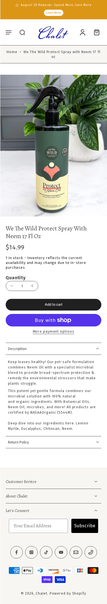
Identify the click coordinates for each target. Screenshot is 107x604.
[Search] (22, 32)
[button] (8, 32)
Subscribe (84, 526)
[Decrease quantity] (11, 286)
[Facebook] (16, 552)
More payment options (53, 332)
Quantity (16, 277)
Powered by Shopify (68, 593)
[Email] (76, 552)
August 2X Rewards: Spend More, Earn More (56, 5)
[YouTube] (61, 552)
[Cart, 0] (95, 32)
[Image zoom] (53, 145)
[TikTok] (46, 552)
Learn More (53, 12)
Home (12, 52)
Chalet (41, 593)
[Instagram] (31, 552)
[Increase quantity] (32, 285)
